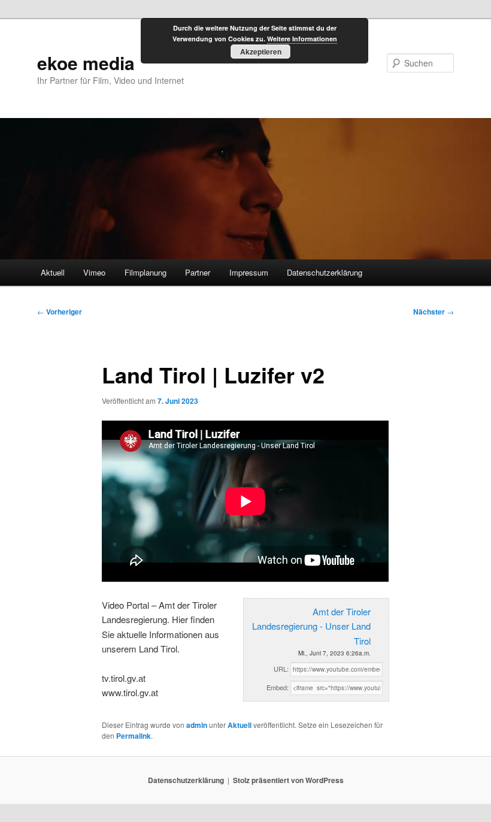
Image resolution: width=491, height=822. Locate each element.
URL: (281, 668)
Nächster (433, 311)
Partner (197, 272)
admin (196, 725)
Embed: (277, 687)
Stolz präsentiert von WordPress (288, 780)
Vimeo (94, 272)
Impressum (248, 272)
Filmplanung (145, 272)
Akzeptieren (260, 51)
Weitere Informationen (302, 38)
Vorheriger (59, 311)
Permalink (133, 735)
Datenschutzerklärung (324, 272)
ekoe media (86, 62)
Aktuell (53, 272)
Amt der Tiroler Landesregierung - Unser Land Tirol (311, 626)
